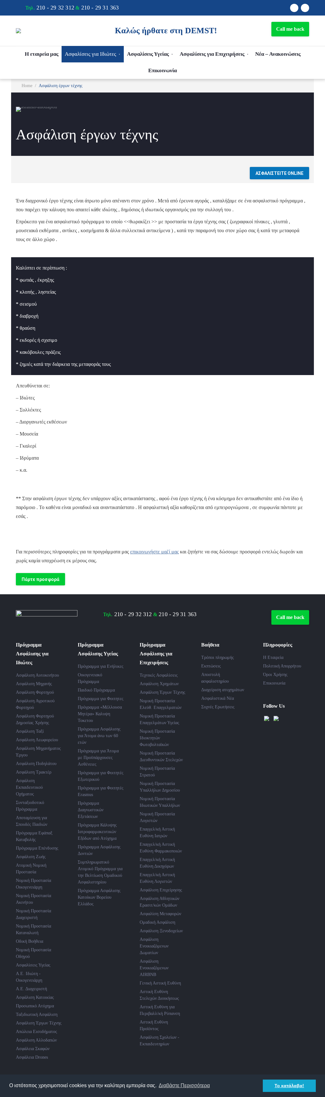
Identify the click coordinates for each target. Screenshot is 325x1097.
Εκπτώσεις (211, 666)
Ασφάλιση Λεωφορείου (37, 739)
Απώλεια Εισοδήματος (36, 1031)
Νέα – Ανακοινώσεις (278, 54)
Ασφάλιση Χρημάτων (159, 683)
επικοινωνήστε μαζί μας (154, 551)
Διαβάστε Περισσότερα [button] (184, 1085)
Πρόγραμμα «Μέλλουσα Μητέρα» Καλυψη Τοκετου (100, 714)
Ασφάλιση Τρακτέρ (33, 772)
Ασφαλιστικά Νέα (217, 698)
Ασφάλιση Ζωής (31, 856)
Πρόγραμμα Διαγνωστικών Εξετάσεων (90, 810)
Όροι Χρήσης (275, 674)
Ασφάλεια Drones (32, 1057)
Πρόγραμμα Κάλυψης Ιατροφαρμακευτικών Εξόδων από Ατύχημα (97, 832)
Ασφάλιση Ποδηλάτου (36, 763)
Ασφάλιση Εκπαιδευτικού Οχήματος (29, 787)
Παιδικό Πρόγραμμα (96, 690)
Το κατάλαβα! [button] (289, 1085)
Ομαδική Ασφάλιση (157, 922)
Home (27, 85)
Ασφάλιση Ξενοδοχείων (161, 930)
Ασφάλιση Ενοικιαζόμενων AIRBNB (154, 968)
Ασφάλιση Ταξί (30, 731)
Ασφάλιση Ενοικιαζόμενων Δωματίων (154, 946)
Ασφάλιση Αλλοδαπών (36, 1040)
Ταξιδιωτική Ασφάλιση (36, 1014)
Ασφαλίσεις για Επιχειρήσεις (212, 54)
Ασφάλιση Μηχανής (34, 683)
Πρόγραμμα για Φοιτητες (100, 698)
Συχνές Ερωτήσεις (218, 707)
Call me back (290, 29)
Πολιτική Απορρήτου (282, 666)
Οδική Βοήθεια (29, 941)
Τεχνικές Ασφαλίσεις (159, 675)
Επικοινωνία (162, 70)
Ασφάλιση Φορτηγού (35, 692)
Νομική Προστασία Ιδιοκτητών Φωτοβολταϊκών (157, 738)
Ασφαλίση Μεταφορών (160, 913)
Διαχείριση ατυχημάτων (222, 689)
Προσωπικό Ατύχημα (35, 1006)
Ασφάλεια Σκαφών (33, 1048)
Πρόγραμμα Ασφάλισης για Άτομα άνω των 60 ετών (99, 736)
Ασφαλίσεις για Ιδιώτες (90, 54)
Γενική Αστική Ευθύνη (160, 983)
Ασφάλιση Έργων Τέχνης (39, 1023)
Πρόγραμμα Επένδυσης (37, 848)
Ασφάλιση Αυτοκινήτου (37, 675)
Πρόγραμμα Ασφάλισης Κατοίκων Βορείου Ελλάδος (99, 897)
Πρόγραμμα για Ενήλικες (100, 666)
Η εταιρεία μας (41, 54)
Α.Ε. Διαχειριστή (31, 988)
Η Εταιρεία (273, 657)
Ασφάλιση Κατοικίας (35, 997)
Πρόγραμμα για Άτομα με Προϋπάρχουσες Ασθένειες (98, 758)
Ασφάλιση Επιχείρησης (161, 890)
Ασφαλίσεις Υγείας (148, 54)
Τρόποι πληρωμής (217, 657)
